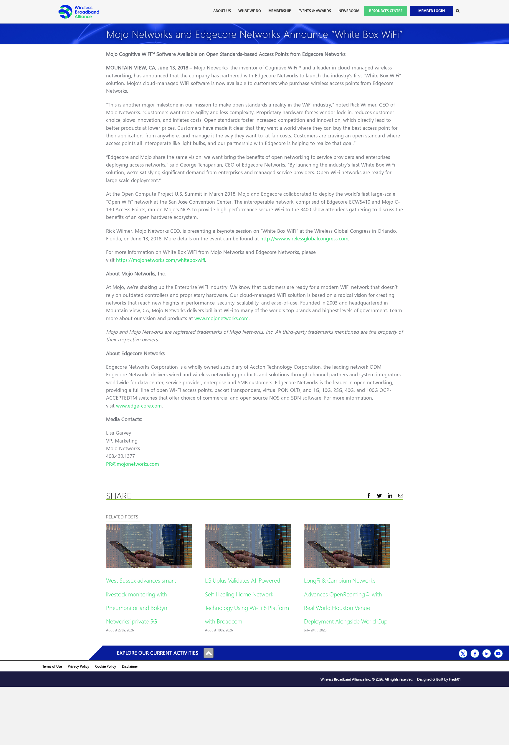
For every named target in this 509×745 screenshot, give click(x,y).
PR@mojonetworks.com (132, 463)
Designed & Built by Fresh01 (439, 679)
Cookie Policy (105, 666)
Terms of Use (52, 666)
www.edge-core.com (139, 405)
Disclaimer (130, 666)
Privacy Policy (78, 666)
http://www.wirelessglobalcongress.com (304, 238)
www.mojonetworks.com (221, 318)
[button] (457, 11)
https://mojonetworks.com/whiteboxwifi (160, 260)
